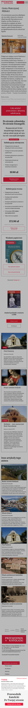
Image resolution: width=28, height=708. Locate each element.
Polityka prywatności (22, 678)
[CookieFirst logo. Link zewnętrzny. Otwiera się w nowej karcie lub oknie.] (4, 679)
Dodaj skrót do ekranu (14, 704)
